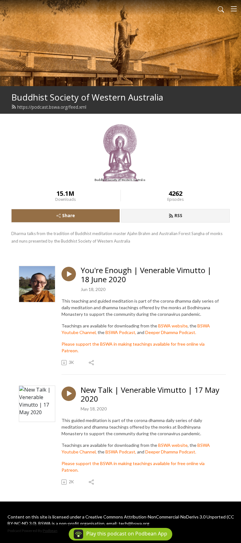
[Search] (221, 9)
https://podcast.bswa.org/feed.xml (51, 107)
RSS (178, 215)
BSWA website (173, 325)
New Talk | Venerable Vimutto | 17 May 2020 (150, 395)
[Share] (91, 362)
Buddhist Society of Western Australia (87, 97)
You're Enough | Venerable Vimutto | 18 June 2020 (146, 275)
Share (68, 215)
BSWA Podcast (120, 332)
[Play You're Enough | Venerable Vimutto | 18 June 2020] (69, 274)
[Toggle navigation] (234, 9)
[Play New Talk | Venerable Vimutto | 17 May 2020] (69, 394)
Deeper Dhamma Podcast (170, 332)
